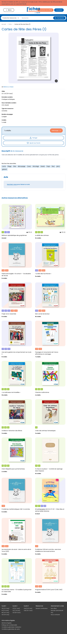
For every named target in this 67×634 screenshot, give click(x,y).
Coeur (29, 166)
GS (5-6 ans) (5, 614)
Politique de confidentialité (9, 625)
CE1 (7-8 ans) (16, 610)
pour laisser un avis (18, 184)
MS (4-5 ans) (5, 612)
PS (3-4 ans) (5, 610)
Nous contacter (55, 614)
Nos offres (54, 608)
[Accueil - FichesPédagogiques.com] (33, 10)
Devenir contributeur (42, 608)
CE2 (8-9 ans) (17, 612)
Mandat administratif (57, 610)
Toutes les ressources (9, 18)
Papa (48, 166)
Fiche (10, 24)
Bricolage (36, 166)
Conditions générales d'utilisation (11, 627)
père (58, 166)
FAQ (52, 612)
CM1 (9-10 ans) (28, 608)
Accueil (4, 24)
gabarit (4, 169)
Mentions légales (7, 623)
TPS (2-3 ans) (5, 608)
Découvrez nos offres (45, 10)
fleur (53, 166)
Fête (14, 166)
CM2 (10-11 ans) (28, 610)
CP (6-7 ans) (16, 608)
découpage (21, 166)
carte (4, 166)
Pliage (9, 166)
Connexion (59, 10)
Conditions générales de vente (11, 629)
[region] (33, 58)
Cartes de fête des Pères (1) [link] (22, 24)
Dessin (43, 166)
